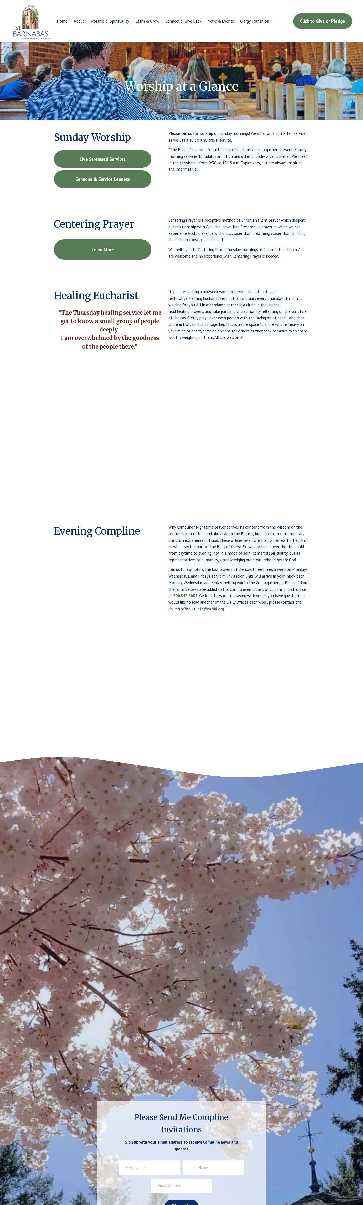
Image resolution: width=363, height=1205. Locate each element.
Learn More (103, 250)
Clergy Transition (254, 21)
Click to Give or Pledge (322, 21)
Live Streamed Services (103, 159)
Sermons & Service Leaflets (102, 179)
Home (62, 21)
